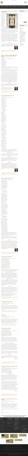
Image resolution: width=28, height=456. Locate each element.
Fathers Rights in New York (10, 420)
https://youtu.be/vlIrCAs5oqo (4, 402)
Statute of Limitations (22, 40)
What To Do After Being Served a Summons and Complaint (9, 399)
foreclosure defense (3, 362)
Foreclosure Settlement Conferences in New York (23, 33)
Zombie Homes (22, 45)
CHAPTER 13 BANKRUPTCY (17, 420)
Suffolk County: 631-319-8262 (17, 2)
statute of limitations (7, 253)
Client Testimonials (6, 6)
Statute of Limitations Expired (22, 41)
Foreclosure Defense (9, 172)
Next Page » (7, 412)
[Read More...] (15, 424)
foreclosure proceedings (8, 362)
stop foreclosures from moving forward (3, 123)
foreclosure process (13, 362)
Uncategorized (22, 44)
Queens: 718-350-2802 (16, 3)
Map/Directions (24, 431)
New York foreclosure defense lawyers (12, 51)
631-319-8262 (25, 428)
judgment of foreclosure (7, 353)
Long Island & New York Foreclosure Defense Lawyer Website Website (10, 423)
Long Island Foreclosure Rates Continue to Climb (9, 366)
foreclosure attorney (4, 394)
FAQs (18, 6)
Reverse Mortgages (22, 39)
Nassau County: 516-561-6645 (17, 1)
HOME (1, 6)
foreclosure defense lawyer (8, 87)
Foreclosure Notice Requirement (6, 256)
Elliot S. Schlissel (7, 96)
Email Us (22, 431)
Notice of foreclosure (7, 298)
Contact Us (23, 6)
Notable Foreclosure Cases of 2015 (7, 178)
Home (1, 420)
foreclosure (2, 173)
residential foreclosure (13, 355)
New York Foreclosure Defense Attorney (8, 174)
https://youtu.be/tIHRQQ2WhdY (4, 304)
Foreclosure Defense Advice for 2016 (7, 95)
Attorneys (10, 6)
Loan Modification (22, 34)
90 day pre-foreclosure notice (6, 268)
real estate (13, 395)
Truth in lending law (13, 253)
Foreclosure (6, 172)
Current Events (22, 28)
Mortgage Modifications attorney (7, 173)
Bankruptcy (21, 27)
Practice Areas (14, 6)
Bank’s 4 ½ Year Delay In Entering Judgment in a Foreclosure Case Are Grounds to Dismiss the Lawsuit (9, 56)
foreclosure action (5, 32)
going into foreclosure (12, 382)
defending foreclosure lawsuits (4, 243)
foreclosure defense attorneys (4, 324)
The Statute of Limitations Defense (7, 301)
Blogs (20, 6)
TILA (10, 253)
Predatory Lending (22, 38)
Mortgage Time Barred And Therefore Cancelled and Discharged (9, 12)
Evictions (21, 29)
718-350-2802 (25, 429)
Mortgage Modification (14, 172)
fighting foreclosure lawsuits (10, 88)
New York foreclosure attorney (9, 91)
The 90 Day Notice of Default (6, 328)
